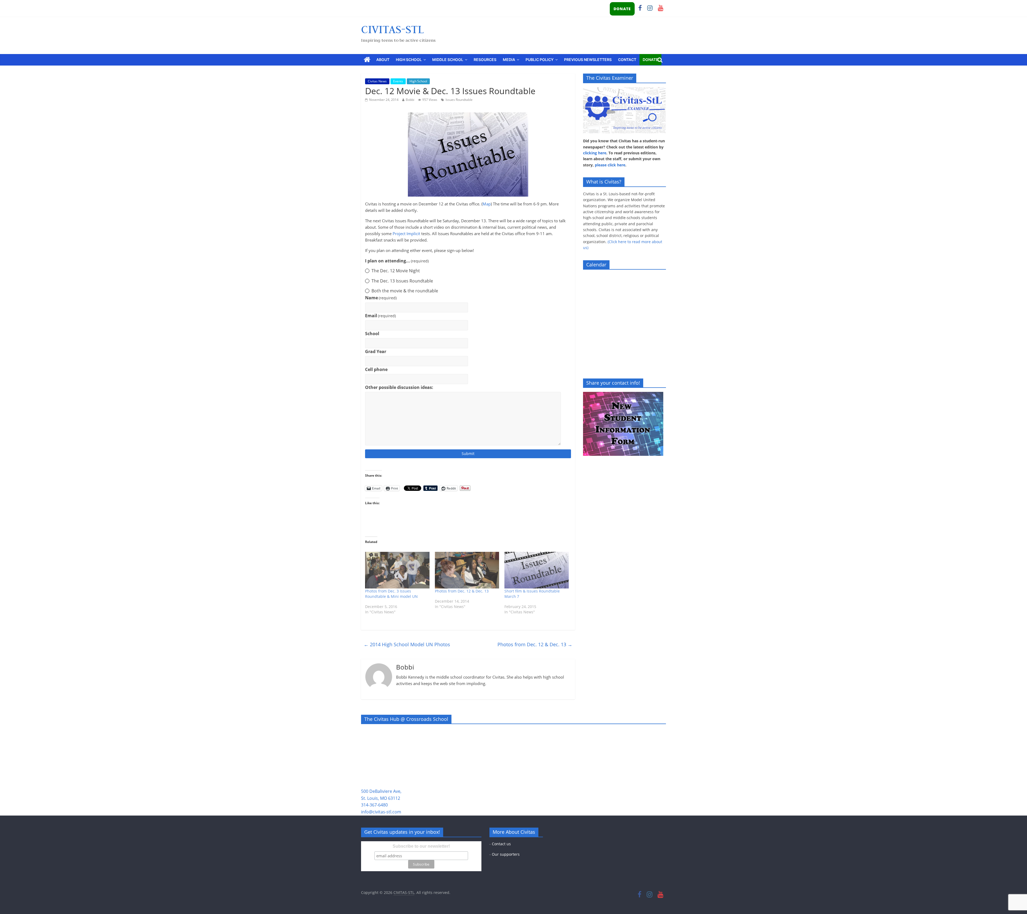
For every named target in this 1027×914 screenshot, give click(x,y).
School (372, 333)
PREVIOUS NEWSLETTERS (588, 59)
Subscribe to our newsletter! (421, 846)
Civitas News (377, 81)
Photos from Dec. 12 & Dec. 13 (462, 591)
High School (418, 81)
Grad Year (375, 351)
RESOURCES (485, 59)
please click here (610, 164)
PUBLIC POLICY (540, 59)
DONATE (622, 8)
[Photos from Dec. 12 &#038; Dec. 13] (467, 570)
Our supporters (506, 854)
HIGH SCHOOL (409, 59)
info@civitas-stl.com (381, 812)
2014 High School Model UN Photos (407, 644)
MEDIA (509, 59)
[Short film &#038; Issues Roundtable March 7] (536, 570)
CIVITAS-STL (392, 29)
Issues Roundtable (459, 99)
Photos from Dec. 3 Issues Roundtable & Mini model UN (391, 593)
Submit (468, 453)
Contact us (501, 843)
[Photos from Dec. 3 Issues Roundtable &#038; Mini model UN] (397, 570)
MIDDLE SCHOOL (447, 59)
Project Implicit (406, 233)
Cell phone (376, 369)
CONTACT (627, 59)
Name (381, 298)
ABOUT (382, 59)
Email (380, 316)
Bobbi (410, 99)
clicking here (594, 152)
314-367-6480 (374, 805)
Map (486, 203)
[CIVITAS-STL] (367, 60)
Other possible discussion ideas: (399, 387)
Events (398, 81)
